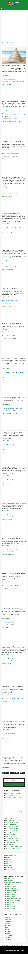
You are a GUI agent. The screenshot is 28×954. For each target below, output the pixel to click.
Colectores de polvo (10, 836)
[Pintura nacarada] (14, 674)
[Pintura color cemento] (14, 598)
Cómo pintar (8, 859)
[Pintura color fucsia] (14, 348)
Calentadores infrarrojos (11, 824)
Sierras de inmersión (10, 832)
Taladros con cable (10, 842)
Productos (7, 933)
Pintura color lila (8, 479)
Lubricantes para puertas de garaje (13, 811)
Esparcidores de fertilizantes (12, 807)
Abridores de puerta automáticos (13, 805)
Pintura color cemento (10, 586)
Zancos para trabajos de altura (12, 848)
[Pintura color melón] (14, 457)
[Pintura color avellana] (14, 277)
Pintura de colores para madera (13, 372)
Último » (22, 772)
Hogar (6, 927)
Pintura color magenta (10, 154)
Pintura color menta (9, 514)
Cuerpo (7, 923)
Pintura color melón (9, 444)
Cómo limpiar (8, 865)
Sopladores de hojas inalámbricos (13, 820)
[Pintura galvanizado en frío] (14, 240)
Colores (17, 45)
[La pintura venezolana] (14, 204)
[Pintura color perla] (14, 55)
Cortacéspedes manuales (11, 822)
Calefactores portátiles (11, 801)
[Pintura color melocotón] (14, 562)
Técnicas (7, 935)
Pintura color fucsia (9, 336)
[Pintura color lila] (14, 492)
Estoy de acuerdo (14, 952)
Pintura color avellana (10, 264)
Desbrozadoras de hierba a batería (13, 846)
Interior (7, 929)
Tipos (16, 193)
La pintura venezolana (10, 191)
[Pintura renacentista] (14, 747)
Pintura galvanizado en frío (11, 227)
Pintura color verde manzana (12, 699)
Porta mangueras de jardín (11, 828)
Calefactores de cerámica (11, 813)
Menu (2, 8)
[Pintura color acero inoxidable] (14, 421)
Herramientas (8, 867)
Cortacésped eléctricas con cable (13, 795)
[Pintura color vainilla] (14, 313)
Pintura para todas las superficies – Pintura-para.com (14, 945)
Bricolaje (7, 857)
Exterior (17, 230)
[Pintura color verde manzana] (14, 711)
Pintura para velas (8, 79)
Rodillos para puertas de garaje (13, 793)
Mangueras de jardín (10, 834)
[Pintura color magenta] (14, 166)
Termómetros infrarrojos (11, 830)
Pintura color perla (8, 42)
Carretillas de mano (10, 844)
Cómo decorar (8, 863)
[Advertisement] (14, 27)
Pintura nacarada (8, 658)
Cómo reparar (8, 861)
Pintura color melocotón (10, 549)
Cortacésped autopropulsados (12, 809)
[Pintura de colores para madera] (14, 385)
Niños (6, 931)
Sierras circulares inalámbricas (12, 826)
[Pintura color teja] (14, 635)
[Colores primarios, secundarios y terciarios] (14, 129)
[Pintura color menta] (14, 527)
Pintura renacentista (9, 733)
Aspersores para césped (11, 838)
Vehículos (7, 939)
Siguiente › (15, 772)
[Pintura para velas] (14, 92)
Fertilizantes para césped (11, 840)
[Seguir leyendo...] (6, 75)
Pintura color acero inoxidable (12, 408)
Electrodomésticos (10, 869)
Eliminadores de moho (10, 815)
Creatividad (21, 81)
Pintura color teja (8, 622)
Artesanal (15, 81)
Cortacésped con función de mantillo (14, 803)
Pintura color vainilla (9, 301)
